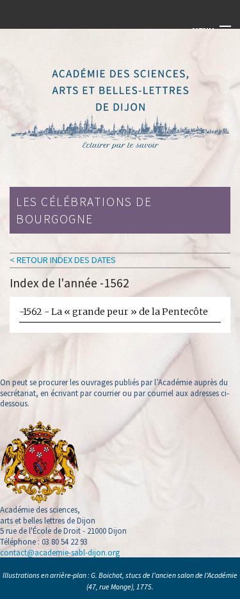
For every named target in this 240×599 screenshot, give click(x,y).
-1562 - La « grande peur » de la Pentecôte (113, 311)
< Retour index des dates (63, 260)
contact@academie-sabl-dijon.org (60, 552)
